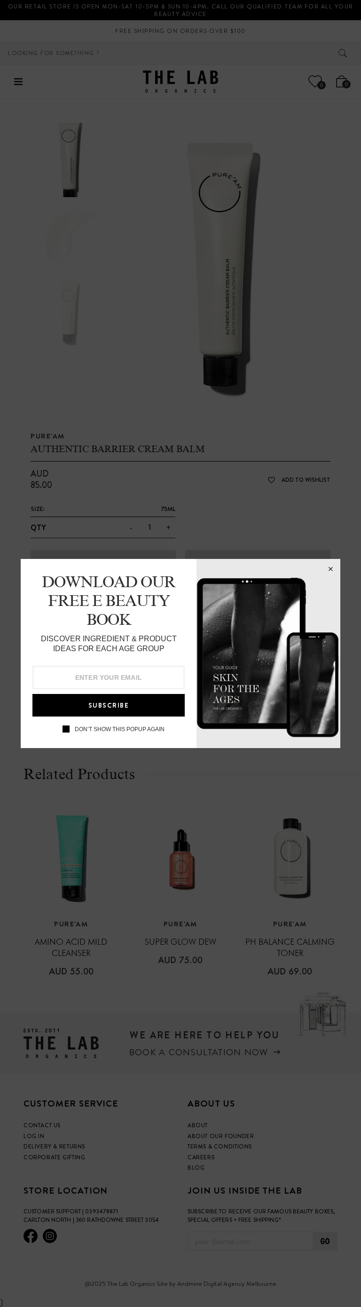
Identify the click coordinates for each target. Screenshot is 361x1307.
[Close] (330, 569)
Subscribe (108, 705)
